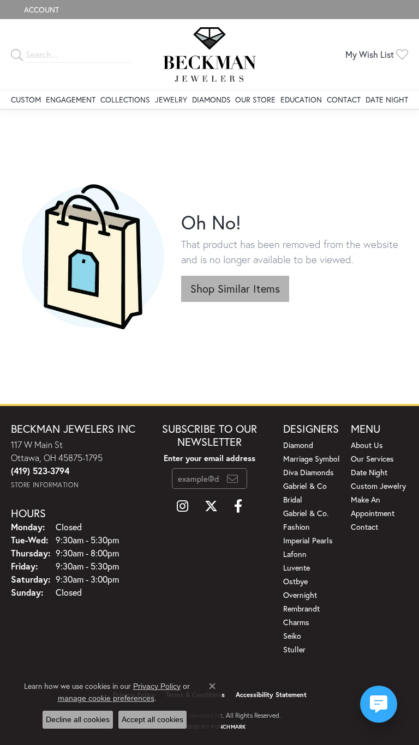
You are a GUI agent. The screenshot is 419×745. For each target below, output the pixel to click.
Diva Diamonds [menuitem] (308, 472)
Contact (344, 99)
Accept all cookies (152, 719)
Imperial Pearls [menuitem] (308, 540)
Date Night (387, 99)
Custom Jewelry (378, 486)
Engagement (70, 99)
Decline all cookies (78, 719)
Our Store (255, 99)
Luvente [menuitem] (296, 567)
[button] (40, 9)
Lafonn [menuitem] (295, 554)
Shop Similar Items (235, 288)
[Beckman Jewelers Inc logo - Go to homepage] (209, 54)
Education (301, 99)
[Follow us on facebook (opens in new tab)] (238, 506)
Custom (26, 99)
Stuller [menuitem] (294, 649)
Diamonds (211, 99)
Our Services (372, 458)
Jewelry (171, 99)
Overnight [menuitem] (300, 595)
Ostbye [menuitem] (295, 581)
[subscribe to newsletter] (232, 478)
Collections (125, 99)
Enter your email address (209, 458)
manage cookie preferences (106, 698)
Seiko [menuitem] (292, 636)
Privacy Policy (157, 686)
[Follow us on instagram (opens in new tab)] (182, 506)
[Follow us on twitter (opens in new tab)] (211, 506)
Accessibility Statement (271, 695)
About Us (367, 445)
